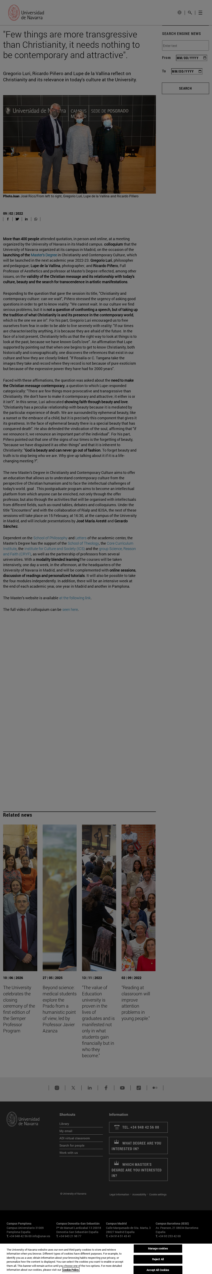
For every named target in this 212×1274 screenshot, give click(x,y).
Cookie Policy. (71, 1270)
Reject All (158, 1259)
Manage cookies (158, 1248)
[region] (106, 1259)
